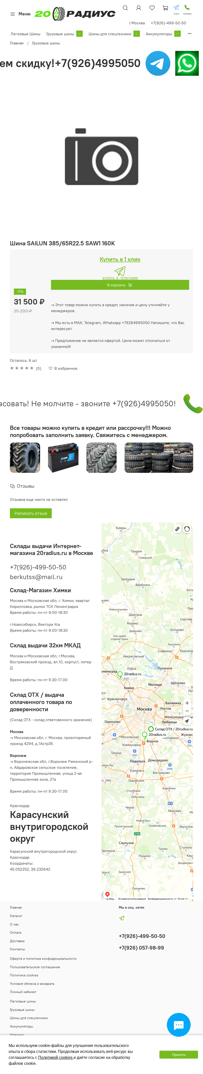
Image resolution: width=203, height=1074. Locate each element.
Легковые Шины (25, 33)
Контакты (17, 949)
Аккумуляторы (159, 33)
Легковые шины (23, 1001)
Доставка (17, 941)
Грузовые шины (60, 33)
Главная (17, 42)
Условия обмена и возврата (32, 983)
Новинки (17, 1035)
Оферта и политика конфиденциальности (43, 958)
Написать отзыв (31, 513)
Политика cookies (24, 975)
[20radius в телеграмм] (176, 7)
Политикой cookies (56, 1057)
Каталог (16, 916)
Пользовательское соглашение (35, 967)
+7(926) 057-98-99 (141, 947)
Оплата (15, 932)
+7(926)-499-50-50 (38, 567)
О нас (14, 924)
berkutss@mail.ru (36, 577)
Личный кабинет (23, 992)
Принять (179, 1055)
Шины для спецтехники (110, 33)
